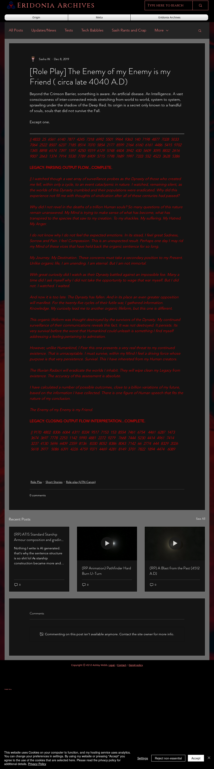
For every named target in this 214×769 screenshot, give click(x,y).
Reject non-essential (168, 758)
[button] (200, 30)
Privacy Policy (37, 764)
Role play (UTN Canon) (81, 482)
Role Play (36, 482)
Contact (121, 665)
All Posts (16, 30)
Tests (69, 30)
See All (200, 519)
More (159, 30)
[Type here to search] (200, 5)
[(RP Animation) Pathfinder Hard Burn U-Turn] (107, 543)
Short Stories (54, 482)
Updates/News (43, 30)
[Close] (208, 758)
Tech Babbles (92, 30)
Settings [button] (142, 758)
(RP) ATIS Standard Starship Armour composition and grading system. (38, 537)
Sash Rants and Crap (129, 30)
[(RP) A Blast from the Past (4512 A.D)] (175, 543)
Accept (195, 758)
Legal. (112, 665)
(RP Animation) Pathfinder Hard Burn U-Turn (106, 570)
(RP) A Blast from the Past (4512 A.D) (175, 570)
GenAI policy (136, 665)
